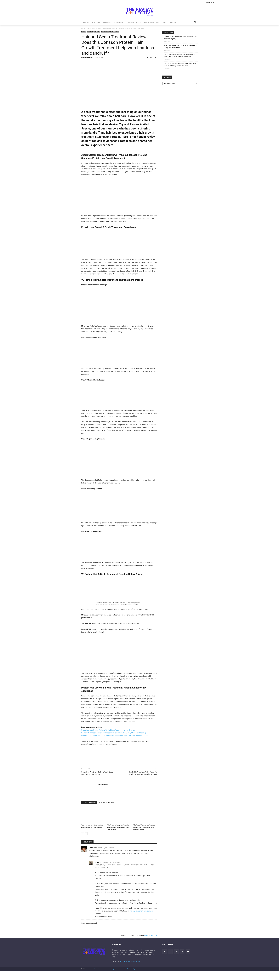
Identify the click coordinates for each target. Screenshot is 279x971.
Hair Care (89, 31)
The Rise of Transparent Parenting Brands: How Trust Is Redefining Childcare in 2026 (144, 827)
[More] (103, 62)
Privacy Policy (131, 969)
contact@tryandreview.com (130, 961)
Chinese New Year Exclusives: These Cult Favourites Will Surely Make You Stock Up (113, 733)
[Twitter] (88, 62)
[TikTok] (182, 951)
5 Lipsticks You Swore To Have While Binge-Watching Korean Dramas (108, 730)
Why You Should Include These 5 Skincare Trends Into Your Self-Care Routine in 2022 (114, 736)
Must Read (97, 31)
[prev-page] (82, 833)
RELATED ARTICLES (89, 802)
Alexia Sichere (87, 57)
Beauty (89, 28)
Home (83, 28)
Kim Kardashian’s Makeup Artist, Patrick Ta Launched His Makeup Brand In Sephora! (141, 773)
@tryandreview (152, 935)
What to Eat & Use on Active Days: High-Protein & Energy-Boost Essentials (180, 47)
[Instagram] (170, 951)
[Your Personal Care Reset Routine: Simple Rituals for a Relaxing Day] (93, 815)
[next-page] (86, 833)
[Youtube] (188, 951)
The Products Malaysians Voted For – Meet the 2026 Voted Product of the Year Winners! (119, 827)
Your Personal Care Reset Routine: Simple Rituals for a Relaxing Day (180, 38)
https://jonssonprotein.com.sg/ (141, 911)
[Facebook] (83, 62)
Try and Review (115, 31)
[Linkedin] (98, 62)
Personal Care (105, 31)
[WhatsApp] (93, 62)
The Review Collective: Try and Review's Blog (100, 969)
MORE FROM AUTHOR (106, 802)
